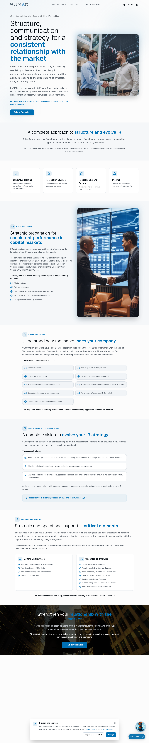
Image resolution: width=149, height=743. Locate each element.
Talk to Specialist (92, 4)
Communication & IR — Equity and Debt (30, 16)
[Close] (114, 723)
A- (129, 5)
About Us (74, 4)
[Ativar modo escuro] (124, 5)
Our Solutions (58, 4)
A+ (132, 4)
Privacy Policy (90, 729)
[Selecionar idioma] (137, 5)
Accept (111, 735)
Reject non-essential (93, 735)
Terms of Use (107, 729)
